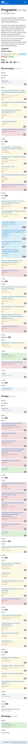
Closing (4, 373)
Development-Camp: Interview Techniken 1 (14, 129)
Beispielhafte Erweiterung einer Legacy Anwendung (12, 589)
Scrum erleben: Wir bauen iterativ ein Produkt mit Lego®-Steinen (12, 424)
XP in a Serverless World (8, 441)
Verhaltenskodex (14, 742)
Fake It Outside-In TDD (8, 166)
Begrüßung (5, 81)
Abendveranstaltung (7, 388)
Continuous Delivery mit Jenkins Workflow (13, 306)
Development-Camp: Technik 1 (10, 270)
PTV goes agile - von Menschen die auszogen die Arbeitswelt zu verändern (12, 148)
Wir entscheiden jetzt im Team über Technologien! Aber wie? (11, 111)
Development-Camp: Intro (9, 121)
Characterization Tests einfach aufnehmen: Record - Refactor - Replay (13, 494)
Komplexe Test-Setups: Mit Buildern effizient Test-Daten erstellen (14, 297)
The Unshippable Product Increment (11, 615)
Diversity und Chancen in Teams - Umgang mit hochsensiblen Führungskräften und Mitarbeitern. (14, 232)
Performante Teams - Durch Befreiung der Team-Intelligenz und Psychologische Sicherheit (13, 450)
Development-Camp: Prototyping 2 (11, 524)
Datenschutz (23, 742)
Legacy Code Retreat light (9, 433)
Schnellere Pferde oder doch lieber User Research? (13, 504)
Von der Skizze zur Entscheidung (11, 242)
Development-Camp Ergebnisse (10, 657)
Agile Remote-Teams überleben (10, 633)
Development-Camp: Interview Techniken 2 (13, 185)
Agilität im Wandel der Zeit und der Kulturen (14, 547)
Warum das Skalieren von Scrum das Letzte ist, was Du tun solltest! (14, 287)
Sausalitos (17, 709)
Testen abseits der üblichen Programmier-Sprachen (13, 682)
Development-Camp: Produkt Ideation (12, 362)
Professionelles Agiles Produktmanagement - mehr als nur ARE (14, 212)
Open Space (5, 354)
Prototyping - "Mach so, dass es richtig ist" (13, 665)
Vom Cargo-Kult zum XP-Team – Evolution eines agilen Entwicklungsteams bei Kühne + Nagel (14, 92)
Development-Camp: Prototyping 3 (11, 599)
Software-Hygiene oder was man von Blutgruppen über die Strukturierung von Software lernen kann (13, 316)
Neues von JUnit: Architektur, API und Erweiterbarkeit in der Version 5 (12, 261)
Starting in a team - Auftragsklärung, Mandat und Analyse (14, 157)
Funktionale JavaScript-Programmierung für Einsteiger (14, 484)
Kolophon (6, 742)
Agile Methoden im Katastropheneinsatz (13, 343)
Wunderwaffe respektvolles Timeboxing (12, 581)
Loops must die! (6, 573)
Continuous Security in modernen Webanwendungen (11, 624)
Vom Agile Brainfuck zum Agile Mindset (12, 673)
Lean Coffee (5, 468)
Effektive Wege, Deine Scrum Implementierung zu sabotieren (10, 250)
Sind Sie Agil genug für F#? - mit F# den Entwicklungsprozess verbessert (13, 202)
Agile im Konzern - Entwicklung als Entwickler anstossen (11, 564)
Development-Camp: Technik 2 (10, 326)
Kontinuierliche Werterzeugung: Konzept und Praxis (14, 175)
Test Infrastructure (6, 641)
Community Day (6, 723)
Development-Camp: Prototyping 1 (11, 460)
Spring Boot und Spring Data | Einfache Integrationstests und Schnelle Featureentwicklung (12, 514)
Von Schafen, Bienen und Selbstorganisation (14, 102)
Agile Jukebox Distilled (8, 222)
